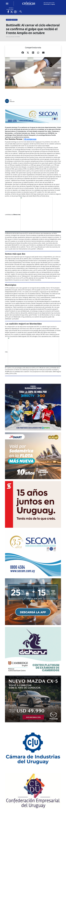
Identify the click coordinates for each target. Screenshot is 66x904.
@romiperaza (30, 139)
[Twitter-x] (11, 11)
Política (15, 19)
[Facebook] (9, 11)
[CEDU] (33, 790)
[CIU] (33, 747)
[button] (22, 53)
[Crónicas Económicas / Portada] (28, 3)
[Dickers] (33, 650)
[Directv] (33, 407)
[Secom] (33, 116)
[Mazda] (33, 699)
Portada (9, 19)
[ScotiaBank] (33, 504)
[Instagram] (15, 11)
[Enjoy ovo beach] (33, 601)
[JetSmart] (33, 455)
